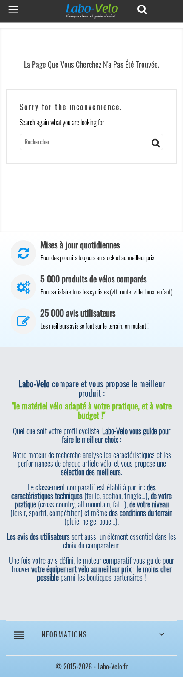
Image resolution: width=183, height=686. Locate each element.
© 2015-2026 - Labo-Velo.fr (92, 666)
